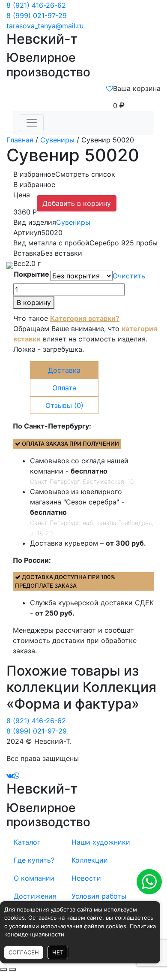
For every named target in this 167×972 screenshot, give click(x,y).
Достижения (35, 896)
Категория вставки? (84, 318)
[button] (64, 174)
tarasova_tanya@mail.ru (45, 25)
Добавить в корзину (76, 203)
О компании (34, 878)
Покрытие (31, 274)
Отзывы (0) (64, 405)
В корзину (34, 302)
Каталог (27, 842)
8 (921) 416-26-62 (36, 5)
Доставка (64, 370)
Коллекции (90, 860)
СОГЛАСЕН (24, 952)
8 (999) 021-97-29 (36, 15)
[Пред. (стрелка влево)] (3, 969)
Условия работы (99, 896)
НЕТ (57, 952)
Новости (86, 878)
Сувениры (57, 140)
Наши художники (101, 842)
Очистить (129, 276)
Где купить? (34, 860)
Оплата (64, 387)
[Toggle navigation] (32, 122)
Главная (19, 140)
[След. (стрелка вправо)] (12, 969)
